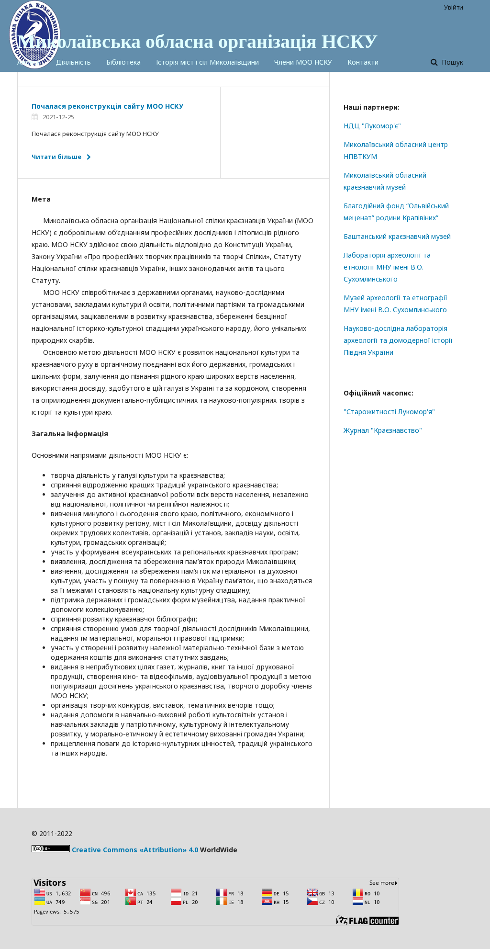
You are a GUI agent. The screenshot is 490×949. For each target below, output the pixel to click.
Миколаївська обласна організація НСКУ (197, 41)
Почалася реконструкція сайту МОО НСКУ (107, 106)
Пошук (451, 62)
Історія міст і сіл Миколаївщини (207, 62)
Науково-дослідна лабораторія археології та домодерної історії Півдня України (398, 340)
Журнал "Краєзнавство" (383, 430)
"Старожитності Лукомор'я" (389, 411)
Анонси (29, 62)
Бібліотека (123, 62)
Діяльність (73, 62)
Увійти (453, 7)
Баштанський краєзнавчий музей (397, 236)
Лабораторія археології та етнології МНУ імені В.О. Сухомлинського (387, 266)
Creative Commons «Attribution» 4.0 (135, 849)
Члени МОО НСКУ (303, 62)
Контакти (363, 62)
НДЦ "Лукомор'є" (372, 125)
